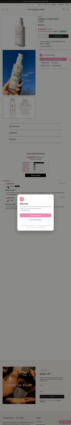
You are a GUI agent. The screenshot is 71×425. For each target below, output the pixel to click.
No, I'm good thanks (35, 219)
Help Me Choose (35, 215)
